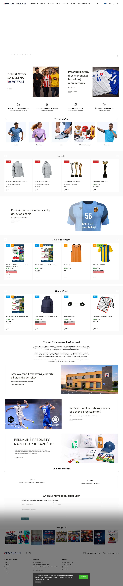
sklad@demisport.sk (93, 553)
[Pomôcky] (62, 132)
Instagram (30, 553)
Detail (7, 189)
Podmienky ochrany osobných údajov (41, 564)
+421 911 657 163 (113, 553)
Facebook (27, 553)
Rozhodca (16, 145)
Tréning (107, 145)
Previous (6, 119)
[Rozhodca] (16, 132)
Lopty (38, 145)
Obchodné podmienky (38, 562)
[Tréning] (107, 132)
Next (118, 119)
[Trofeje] (84, 132)
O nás (5, 562)
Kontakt (6, 571)
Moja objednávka (8, 573)
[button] (3, 34)
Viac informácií (46, 579)
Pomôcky (61, 145)
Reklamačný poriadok (38, 570)
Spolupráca (6, 566)
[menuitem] (34, 3)
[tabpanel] (18, 175)
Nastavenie (38, 582)
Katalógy (6, 568)
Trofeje (84, 145)
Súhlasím (83, 576)
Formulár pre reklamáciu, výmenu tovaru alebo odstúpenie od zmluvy (46, 567)
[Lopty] (39, 132)
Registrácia (6, 564)
